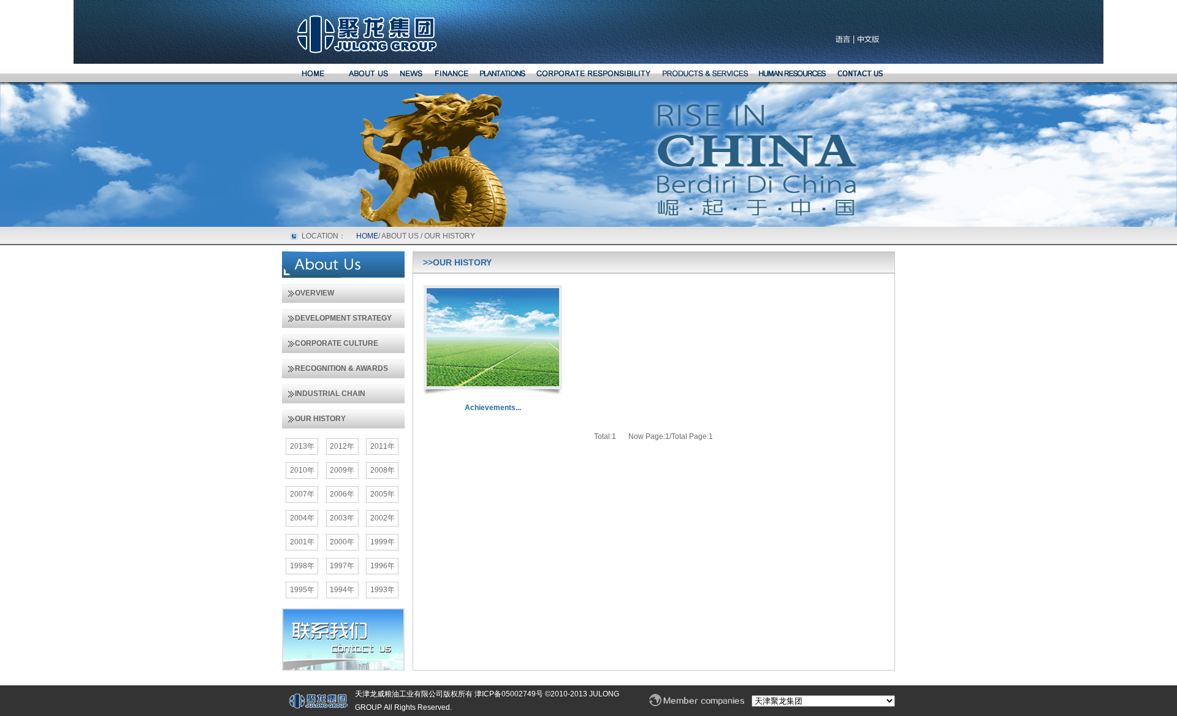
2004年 (302, 518)
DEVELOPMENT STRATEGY (337, 318)
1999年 (382, 542)
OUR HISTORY (314, 418)
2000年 (342, 542)
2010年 (302, 470)
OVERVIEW (308, 293)
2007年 (302, 494)
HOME (367, 236)
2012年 (342, 446)
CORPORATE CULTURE (330, 343)
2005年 (382, 494)
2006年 (342, 494)
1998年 (302, 566)
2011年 (382, 446)
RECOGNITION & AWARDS (335, 368)
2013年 (302, 446)
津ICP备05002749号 (508, 694)
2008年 (382, 470)
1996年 (382, 566)
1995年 (302, 589)
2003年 (342, 518)
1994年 (342, 589)
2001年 (302, 542)
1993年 (382, 589)
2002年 (382, 518)
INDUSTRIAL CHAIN (323, 393)
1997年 (342, 566)
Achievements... (493, 407)
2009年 (342, 470)
